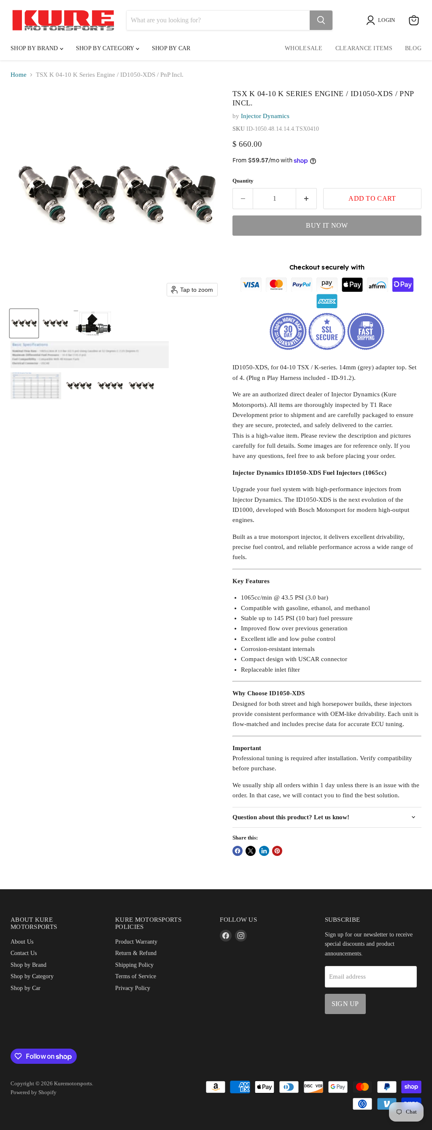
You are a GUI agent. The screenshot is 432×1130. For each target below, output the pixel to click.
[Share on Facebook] (237, 851)
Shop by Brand (35, 48)
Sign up (345, 1003)
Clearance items (363, 48)
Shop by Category (106, 48)
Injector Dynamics (265, 116)
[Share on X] (251, 851)
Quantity (243, 181)
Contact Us (24, 953)
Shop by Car (25, 988)
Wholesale (304, 48)
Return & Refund (136, 953)
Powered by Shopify (34, 1092)
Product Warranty (136, 941)
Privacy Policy (132, 988)
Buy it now (327, 225)
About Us (22, 941)
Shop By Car (171, 48)
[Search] (321, 20)
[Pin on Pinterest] (277, 851)
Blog (413, 48)
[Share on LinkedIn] (264, 851)
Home (19, 74)
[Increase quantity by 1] (306, 198)
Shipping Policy (134, 964)
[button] (24, 323)
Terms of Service (135, 976)
